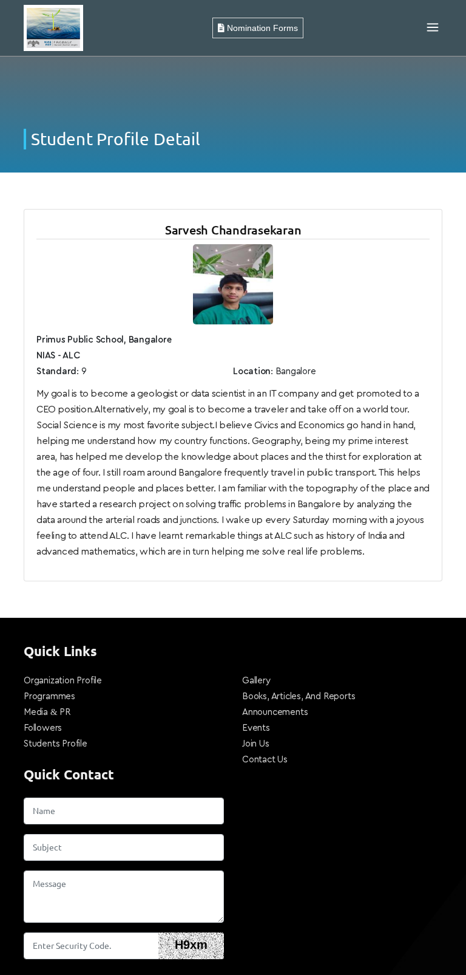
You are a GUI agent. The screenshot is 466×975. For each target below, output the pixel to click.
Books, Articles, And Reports (298, 696)
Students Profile (55, 743)
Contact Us (265, 759)
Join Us (255, 743)
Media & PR (47, 712)
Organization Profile (63, 680)
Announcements (275, 712)
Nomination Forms (261, 28)
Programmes (49, 696)
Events (256, 728)
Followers (43, 728)
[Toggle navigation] (432, 28)
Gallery (256, 680)
